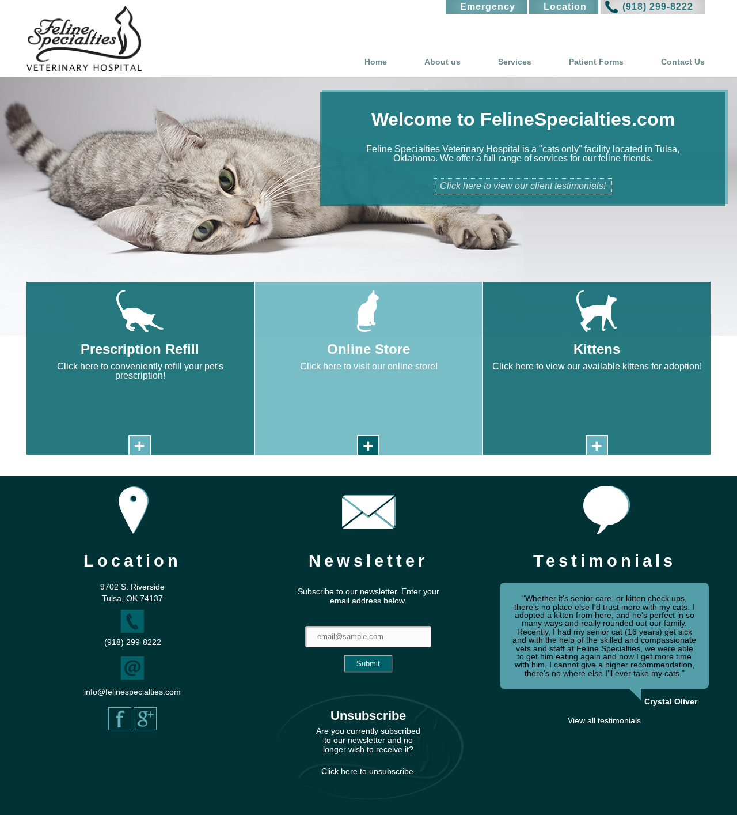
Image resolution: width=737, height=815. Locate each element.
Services (514, 61)
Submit (368, 663)
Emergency (487, 7)
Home (375, 61)
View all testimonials (604, 720)
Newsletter (368, 561)
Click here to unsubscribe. (368, 771)
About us (442, 61)
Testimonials (604, 561)
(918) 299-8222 (657, 7)
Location (565, 7)
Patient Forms (596, 61)
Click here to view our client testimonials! (523, 186)
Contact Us (683, 61)
